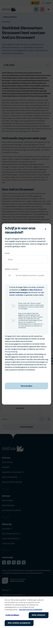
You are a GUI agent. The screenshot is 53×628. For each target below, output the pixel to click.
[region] (26, 612)
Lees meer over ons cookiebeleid (30, 610)
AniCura (24, 290)
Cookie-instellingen (12, 615)
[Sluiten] (45, 229)
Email (7, 253)
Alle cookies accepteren (19, 623)
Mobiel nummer (11, 269)
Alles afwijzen (38, 615)
